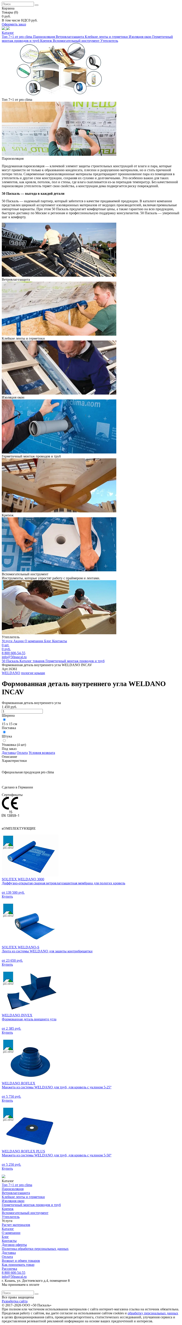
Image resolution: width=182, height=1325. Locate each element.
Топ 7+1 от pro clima (17, 37)
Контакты (59, 641)
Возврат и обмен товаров (21, 1261)
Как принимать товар (18, 1265)
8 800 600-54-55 (13, 1272)
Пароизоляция (44, 37)
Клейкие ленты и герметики (107, 37)
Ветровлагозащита (70, 37)
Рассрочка (9, 1269)
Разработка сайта (15, 1301)
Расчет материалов (16, 1225)
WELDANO (11, 673)
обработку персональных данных (153, 1313)
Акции (19, 641)
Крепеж (46, 41)
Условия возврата (42, 753)
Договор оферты (14, 1245)
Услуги (7, 641)
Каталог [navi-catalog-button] (8, 33)
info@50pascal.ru (14, 657)
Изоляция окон (140, 37)
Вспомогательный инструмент (76, 41)
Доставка (9, 753)
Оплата (22, 753)
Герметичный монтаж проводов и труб (31, 1205)
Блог (48, 641)
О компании (34, 641)
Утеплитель (109, 41)
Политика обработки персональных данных (35, 1249)
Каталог (8, 1229)
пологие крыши (33, 673)
